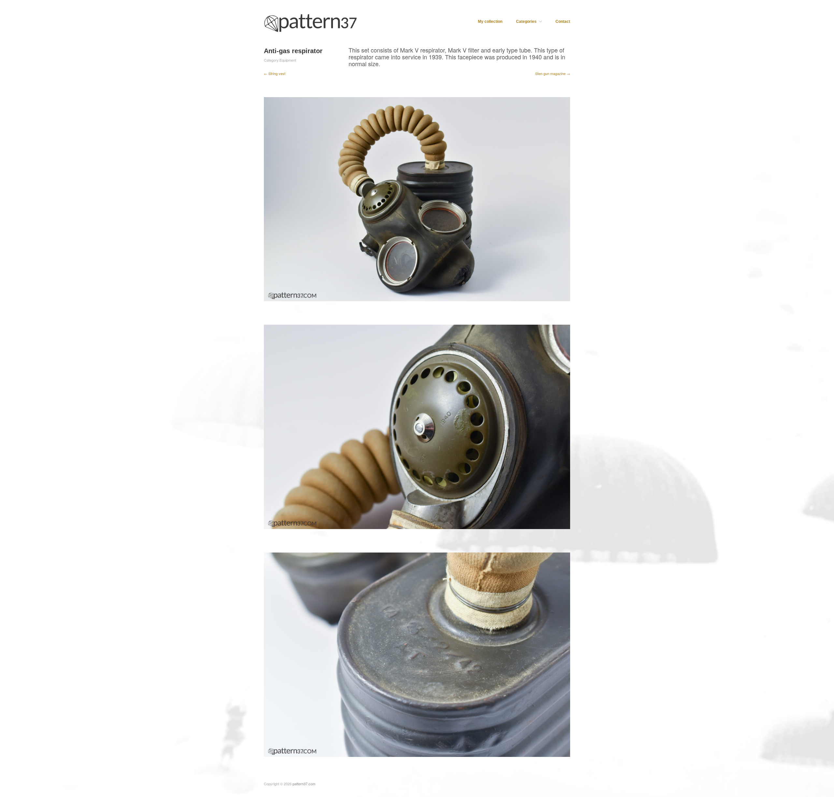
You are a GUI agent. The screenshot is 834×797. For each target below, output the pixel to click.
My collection (490, 21)
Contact (562, 21)
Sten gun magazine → (552, 73)
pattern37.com (304, 783)
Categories (526, 21)
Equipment (288, 60)
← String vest (274, 73)
